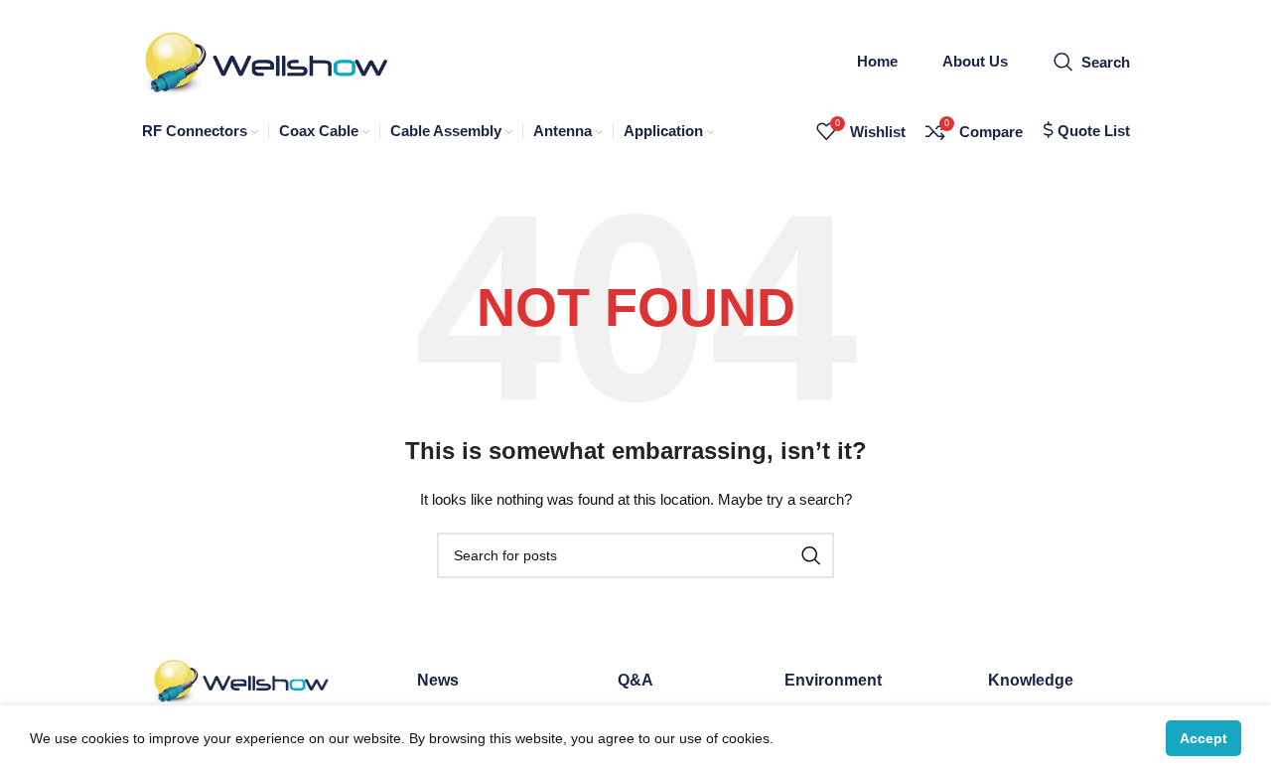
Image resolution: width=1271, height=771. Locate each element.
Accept (1203, 738)
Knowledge (1030, 680)
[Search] (811, 555)
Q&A (635, 680)
